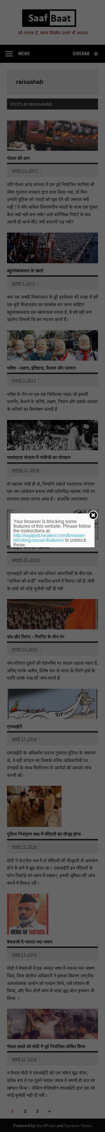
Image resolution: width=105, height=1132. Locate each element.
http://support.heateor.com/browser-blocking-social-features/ (49, 538)
